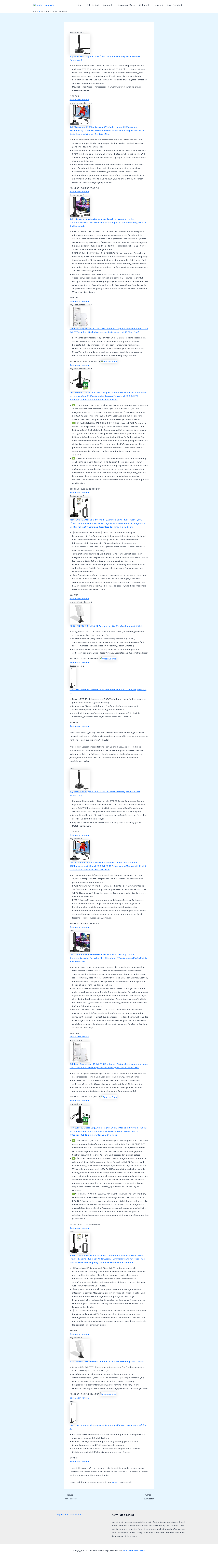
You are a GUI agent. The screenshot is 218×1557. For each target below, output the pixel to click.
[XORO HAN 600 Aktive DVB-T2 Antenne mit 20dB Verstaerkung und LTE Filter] (80, 613)
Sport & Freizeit (175, 5)
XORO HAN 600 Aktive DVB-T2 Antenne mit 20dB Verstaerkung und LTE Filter (107, 626)
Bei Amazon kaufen (79, 99)
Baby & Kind (93, 5)
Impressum (62, 1514)
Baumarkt (108, 5)
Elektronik (144, 5)
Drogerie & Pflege (126, 5)
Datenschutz (76, 1514)
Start (80, 5)
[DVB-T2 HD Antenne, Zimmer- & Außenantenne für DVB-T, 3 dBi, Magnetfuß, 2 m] (73, 677)
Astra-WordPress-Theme (134, 1550)
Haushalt (158, 5)
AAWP (115, 1482)
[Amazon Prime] (109, 361)
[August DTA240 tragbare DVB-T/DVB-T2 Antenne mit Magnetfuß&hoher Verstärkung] (80, 44)
